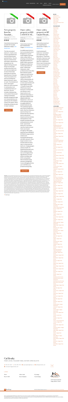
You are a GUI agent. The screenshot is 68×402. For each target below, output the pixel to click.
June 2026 (55, 31)
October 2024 (56, 48)
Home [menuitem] (27, 3)
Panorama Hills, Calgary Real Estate (9, 185)
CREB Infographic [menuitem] (47, 5)
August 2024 (55, 50)
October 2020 (56, 102)
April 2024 (55, 56)
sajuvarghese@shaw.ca (28, 364)
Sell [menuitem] (41, 3)
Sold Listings (55, 21)
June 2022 (55, 80)
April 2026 (55, 32)
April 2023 (55, 67)
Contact (63, 4)
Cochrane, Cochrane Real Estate (36, 178)
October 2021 (56, 88)
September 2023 (56, 61)
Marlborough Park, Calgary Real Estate (31, 183)
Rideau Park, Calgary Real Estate (43, 186)
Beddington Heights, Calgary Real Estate (42, 175)
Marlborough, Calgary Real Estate (42, 183)
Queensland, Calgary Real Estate (15, 186)
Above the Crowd (56, 17)
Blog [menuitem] (50, 3)
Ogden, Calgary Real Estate (44, 184)
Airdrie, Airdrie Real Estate (12, 175)
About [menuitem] (45, 3)
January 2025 (56, 43)
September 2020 (56, 104)
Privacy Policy (49, 389)
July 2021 (55, 93)
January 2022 (56, 87)
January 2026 (56, 35)
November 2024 (56, 46)
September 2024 (56, 49)
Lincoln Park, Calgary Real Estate (11, 183)
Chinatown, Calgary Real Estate (8, 178)
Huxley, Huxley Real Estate (21, 182)
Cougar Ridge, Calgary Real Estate (29, 179)
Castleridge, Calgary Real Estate (30, 177)
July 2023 (55, 64)
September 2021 (56, 90)
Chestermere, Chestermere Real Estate (41, 177)
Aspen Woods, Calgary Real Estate (21, 175)
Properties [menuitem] (32, 3)
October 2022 (56, 75)
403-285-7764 (17, 364)
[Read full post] (11, 21)
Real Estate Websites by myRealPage (58, 389)
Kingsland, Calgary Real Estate (38, 182)
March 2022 (55, 84)
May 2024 (55, 54)
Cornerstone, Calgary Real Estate (19, 179)
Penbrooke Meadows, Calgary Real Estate (39, 185)
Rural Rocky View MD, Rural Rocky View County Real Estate (19, 188)
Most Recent (55, 27)
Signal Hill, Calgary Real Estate (35, 189)
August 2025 (55, 39)
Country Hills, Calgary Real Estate (40, 179)
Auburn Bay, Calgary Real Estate (30, 175)
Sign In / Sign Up (56, 4)
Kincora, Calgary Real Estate (29, 182)
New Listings (55, 18)
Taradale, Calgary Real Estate (12, 38)
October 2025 (56, 37)
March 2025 (55, 41)
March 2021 (55, 97)
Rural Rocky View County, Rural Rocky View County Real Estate (58, 278)
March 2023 (55, 68)
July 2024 (55, 52)
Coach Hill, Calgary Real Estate (26, 178)
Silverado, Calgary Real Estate (44, 189)
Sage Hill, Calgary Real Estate (42, 188)
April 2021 (55, 95)
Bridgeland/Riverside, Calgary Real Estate (27, 39)
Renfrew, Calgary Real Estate (34, 186)
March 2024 (55, 57)
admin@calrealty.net (40, 364)
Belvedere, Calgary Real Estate (14, 176)
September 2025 (56, 38)
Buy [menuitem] (38, 3)
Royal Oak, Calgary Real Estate (26, 187)
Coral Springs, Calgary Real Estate (9, 179)
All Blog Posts (56, 15)
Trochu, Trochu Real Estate (58, 320)
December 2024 (56, 45)
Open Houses (56, 19)
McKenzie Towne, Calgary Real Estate (17, 184)
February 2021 (56, 98)
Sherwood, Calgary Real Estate (26, 189)
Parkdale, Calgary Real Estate (19, 185)
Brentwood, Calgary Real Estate (24, 176)
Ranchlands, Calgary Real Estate (24, 186)
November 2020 (56, 101)
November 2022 (56, 73)
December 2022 (56, 72)
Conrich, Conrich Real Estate (45, 178)
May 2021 (55, 94)
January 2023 (56, 71)
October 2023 (56, 60)
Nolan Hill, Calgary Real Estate (35, 184)
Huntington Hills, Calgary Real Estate (11, 182)
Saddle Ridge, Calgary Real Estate (33, 188)
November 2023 (56, 58)
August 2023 (55, 63)
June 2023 (55, 65)
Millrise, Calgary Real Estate (27, 184)
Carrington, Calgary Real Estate (20, 177)
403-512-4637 (8, 364)
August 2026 (55, 28)
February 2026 (56, 34)
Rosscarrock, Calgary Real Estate (17, 187)
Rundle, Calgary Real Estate (35, 187)
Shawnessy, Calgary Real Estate (16, 189)
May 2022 (55, 82)
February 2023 (56, 69)
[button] (56, 4)
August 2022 (55, 78)
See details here (29, 47)
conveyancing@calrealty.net (11, 366)
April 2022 (55, 83)
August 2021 (55, 91)
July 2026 (55, 30)
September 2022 (56, 76)
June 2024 (55, 53)
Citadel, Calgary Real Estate (44, 38)
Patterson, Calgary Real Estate (28, 185)
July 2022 (55, 79)
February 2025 (56, 42)
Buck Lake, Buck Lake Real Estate (11, 177)
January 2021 (55, 99)
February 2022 (56, 86)
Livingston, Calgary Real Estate (20, 183)
